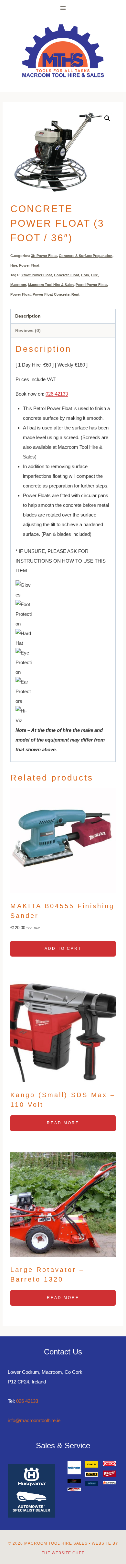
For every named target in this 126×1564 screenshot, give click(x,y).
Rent (75, 294)
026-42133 (57, 394)
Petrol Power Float (91, 285)
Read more (63, 1123)
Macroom (18, 285)
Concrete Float (66, 275)
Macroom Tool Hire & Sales (51, 285)
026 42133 (27, 1401)
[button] (107, 118)
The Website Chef (63, 1553)
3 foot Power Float (36, 275)
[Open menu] (63, 8)
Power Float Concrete (51, 294)
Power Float (29, 265)
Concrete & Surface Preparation (85, 256)
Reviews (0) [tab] (28, 330)
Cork (85, 275)
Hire (13, 265)
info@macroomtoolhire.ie (34, 1420)
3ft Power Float (44, 256)
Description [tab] (28, 316)
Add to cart (63, 948)
